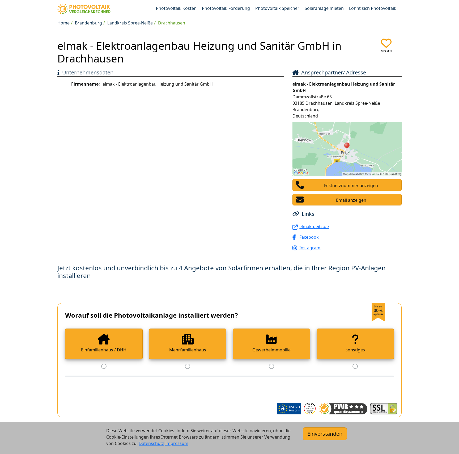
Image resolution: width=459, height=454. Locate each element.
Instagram (309, 248)
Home (63, 23)
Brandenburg (88, 23)
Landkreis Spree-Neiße (130, 23)
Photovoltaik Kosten (176, 8)
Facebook (309, 237)
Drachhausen (171, 23)
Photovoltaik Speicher (277, 8)
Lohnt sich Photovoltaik (372, 8)
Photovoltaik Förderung (226, 8)
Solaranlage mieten (324, 8)
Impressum (176, 443)
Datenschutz (151, 443)
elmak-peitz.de (314, 226)
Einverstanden (324, 433)
